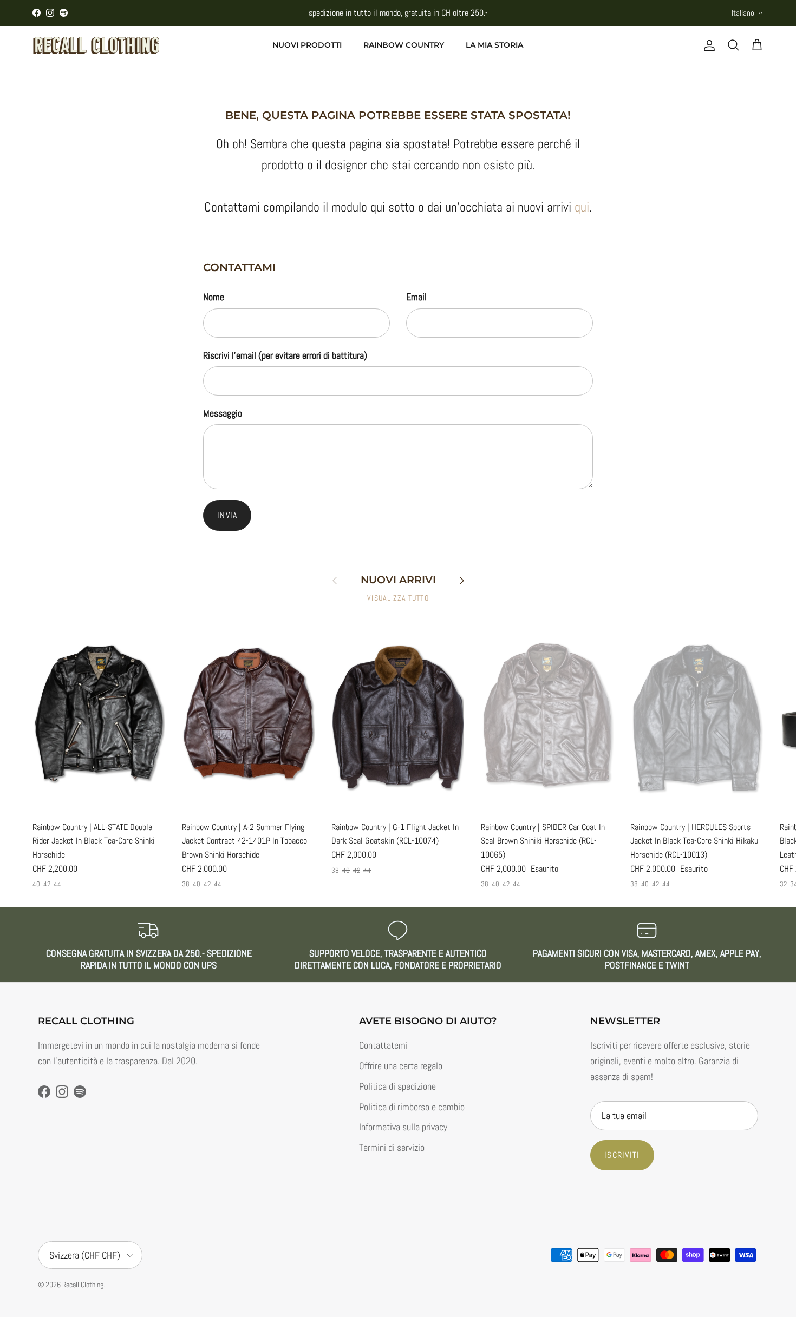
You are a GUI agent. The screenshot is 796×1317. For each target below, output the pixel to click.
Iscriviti (622, 1155)
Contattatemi (383, 1045)
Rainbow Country (403, 45)
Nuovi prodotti (307, 45)
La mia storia (494, 45)
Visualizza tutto (397, 598)
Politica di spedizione (397, 1086)
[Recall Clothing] (96, 45)
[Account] (707, 45)
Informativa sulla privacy (403, 1127)
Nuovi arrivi (398, 580)
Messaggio (222, 413)
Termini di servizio (392, 1147)
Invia (227, 515)
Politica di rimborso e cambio (412, 1107)
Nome (213, 297)
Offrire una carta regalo (400, 1065)
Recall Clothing (82, 1284)
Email (416, 297)
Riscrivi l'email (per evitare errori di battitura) (285, 355)
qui (582, 207)
